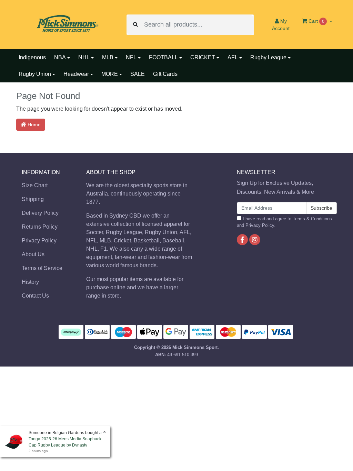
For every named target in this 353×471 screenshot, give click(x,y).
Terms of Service (42, 268)
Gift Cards (165, 74)
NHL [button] (84, 57)
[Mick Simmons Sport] (66, 24)
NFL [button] (131, 57)
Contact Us (35, 296)
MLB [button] (107, 57)
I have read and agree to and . (284, 222)
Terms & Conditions (312, 218)
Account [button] (281, 24)
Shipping (33, 199)
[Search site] (135, 24)
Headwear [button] (76, 74)
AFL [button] (233, 57)
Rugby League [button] (268, 57)
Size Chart (35, 185)
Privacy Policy (39, 240)
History (30, 282)
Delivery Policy (40, 213)
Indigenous (32, 57)
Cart (315, 21)
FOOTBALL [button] (163, 57)
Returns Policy (40, 227)
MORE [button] (109, 74)
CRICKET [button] (202, 57)
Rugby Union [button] (35, 74)
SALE (137, 74)
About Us (33, 254)
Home (33, 124)
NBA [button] (60, 57)
